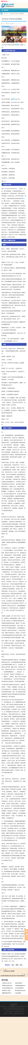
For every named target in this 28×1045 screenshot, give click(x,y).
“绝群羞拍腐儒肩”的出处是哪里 (21, 985)
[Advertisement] (14, 1031)
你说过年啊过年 (18, 983)
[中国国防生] (14, 5)
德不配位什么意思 (6, 990)
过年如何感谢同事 (19, 988)
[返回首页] (26, 931)
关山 (14, 99)
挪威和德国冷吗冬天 (6, 993)
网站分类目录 (22, 1006)
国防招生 (6, 13)
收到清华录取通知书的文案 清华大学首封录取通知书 (13, 975)
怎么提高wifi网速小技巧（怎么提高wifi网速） (8, 988)
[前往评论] (26, 934)
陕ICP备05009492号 (20, 1008)
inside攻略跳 (18, 993)
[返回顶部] (26, 938)
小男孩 (14, 1015)
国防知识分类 (4, 1)
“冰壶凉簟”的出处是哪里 (8, 971)
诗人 (23, 198)
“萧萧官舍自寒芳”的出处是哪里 (8, 985)
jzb (5, 23)
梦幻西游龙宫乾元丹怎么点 (21, 990)
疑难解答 (14, 1008)
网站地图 (9, 1008)
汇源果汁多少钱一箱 (6, 983)
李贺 (16, 45)
